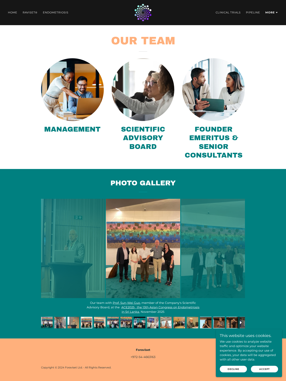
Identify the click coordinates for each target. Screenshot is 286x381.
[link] (143, 12)
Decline (233, 369)
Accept (264, 369)
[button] (271, 13)
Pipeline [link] (253, 12)
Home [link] (12, 12)
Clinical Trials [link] (228, 12)
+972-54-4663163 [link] (143, 357)
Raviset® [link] (30, 12)
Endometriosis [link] (56, 12)
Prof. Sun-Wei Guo (126, 303)
